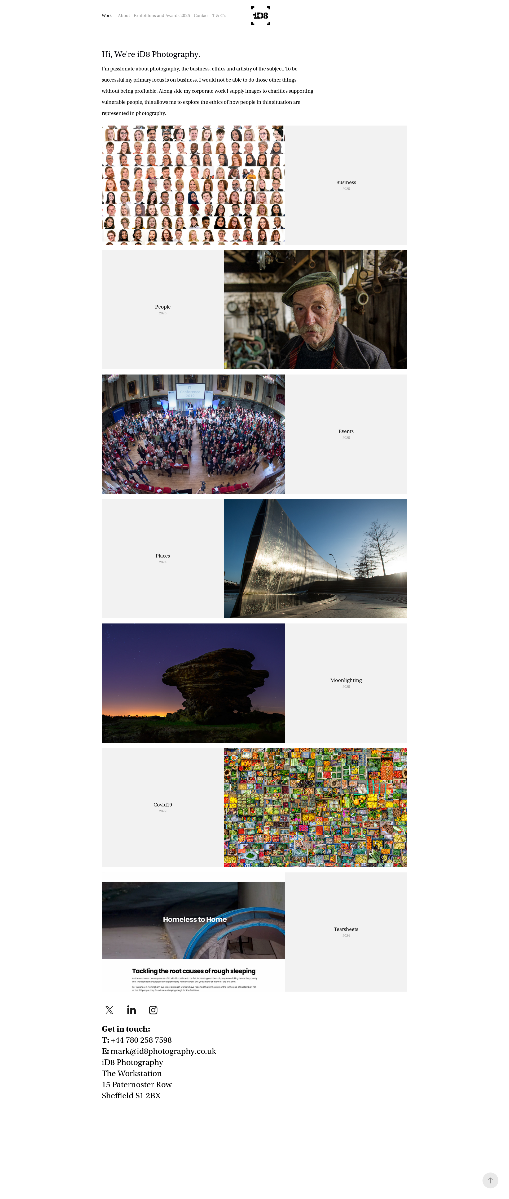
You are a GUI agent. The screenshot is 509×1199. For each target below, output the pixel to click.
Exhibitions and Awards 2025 (162, 15)
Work (107, 15)
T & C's (219, 15)
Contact (201, 15)
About (124, 15)
